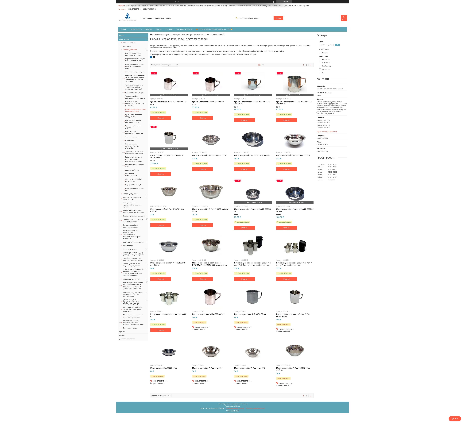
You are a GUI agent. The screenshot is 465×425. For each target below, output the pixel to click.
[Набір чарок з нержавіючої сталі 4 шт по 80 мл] (169, 297)
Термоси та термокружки (135, 72)
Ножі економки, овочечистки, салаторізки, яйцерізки (135, 104)
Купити (160, 118)
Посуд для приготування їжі (134, 189)
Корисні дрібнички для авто (134, 216)
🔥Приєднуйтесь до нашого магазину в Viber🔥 (214, 29)
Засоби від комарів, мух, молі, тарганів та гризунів (133, 259)
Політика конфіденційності (255, 408)
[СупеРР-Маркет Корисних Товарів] (128, 17)
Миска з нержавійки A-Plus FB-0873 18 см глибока (293, 369)
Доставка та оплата (184, 29)
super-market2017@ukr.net (327, 132)
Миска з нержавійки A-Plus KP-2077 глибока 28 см (210, 210)
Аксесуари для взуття (131, 279)
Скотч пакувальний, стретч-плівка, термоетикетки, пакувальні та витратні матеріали (132, 234)
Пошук (278, 18)
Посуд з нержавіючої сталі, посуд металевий (135, 110)
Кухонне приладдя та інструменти (133, 116)
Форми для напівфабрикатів (132, 175)
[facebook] (151, 58)
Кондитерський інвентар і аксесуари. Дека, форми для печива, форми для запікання (135, 78)
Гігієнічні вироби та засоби (133, 242)
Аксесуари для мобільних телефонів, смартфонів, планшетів (133, 309)
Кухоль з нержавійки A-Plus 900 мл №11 (208, 314)
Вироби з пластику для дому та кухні (132, 198)
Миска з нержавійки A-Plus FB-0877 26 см (209, 155)
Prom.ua (245, 404)
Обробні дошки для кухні (134, 93)
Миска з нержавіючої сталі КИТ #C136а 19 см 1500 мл (167, 264)
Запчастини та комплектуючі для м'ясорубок (132, 146)
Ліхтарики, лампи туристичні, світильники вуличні (132, 205)
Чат (456, 419)
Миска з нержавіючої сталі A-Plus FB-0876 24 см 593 (294, 210)
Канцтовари (128, 246)
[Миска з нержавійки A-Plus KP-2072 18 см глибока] (169, 192)
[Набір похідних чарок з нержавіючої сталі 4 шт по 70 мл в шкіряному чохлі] (295, 245)
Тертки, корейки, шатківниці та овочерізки (135, 97)
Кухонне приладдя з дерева (133, 127)
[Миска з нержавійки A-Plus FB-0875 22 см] (295, 138)
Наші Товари (135, 29)
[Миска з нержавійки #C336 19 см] (169, 350)
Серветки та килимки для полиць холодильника (135, 60)
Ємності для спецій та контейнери (133, 180)
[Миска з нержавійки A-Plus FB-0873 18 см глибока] (295, 350)
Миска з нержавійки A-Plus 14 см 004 (207, 368)
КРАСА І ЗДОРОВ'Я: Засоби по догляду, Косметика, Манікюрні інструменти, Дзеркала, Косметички (133, 285)
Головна (123, 29)
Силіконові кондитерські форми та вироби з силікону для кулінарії (134, 87)
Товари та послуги (161, 34)
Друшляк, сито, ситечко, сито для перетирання (134, 153)
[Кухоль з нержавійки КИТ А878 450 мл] (253, 297)
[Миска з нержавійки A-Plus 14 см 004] (211, 350)
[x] (154, 58)
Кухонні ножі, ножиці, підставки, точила (133, 121)
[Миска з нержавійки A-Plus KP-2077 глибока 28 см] (211, 192)
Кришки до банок (132, 170)
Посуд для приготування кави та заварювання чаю (134, 66)
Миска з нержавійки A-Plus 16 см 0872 (249, 368)
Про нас (159, 29)
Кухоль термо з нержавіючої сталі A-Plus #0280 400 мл (293, 315)
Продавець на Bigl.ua (232, 406)
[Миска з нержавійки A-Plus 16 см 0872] (253, 350)
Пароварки (129, 140)
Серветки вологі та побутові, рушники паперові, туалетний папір (133, 322)
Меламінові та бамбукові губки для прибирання (133, 316)
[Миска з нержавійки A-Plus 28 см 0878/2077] (253, 138)
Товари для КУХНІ (130, 50)
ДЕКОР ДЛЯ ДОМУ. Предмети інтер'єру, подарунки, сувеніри (131, 302)
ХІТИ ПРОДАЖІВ (129, 43)
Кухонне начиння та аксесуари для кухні (133, 54)
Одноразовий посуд (133, 185)
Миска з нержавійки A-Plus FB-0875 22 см (293, 155)
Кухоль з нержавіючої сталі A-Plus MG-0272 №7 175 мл (252, 102)
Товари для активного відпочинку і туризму (131, 265)
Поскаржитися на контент (235, 408)
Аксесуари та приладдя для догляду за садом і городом (133, 254)
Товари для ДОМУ (130, 194)
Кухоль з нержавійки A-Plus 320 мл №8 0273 (168, 101)
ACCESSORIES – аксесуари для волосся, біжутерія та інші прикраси (133, 294)
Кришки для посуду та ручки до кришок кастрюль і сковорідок (134, 159)
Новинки (148, 29)
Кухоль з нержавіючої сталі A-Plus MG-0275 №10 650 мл (294, 102)
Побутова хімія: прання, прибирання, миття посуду (133, 211)
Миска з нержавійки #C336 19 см (163, 368)
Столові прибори (131, 137)
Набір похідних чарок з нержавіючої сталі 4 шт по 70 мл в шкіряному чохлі (294, 264)
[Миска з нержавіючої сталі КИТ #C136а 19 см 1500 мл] (169, 245)
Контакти (169, 29)
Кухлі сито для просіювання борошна (134, 132)
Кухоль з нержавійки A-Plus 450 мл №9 (208, 101)
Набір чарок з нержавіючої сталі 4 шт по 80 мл (168, 315)
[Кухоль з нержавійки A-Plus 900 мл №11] (211, 297)
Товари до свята (129, 249)
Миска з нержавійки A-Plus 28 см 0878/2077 (252, 155)
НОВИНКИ (127, 46)
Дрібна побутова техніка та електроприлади (133, 220)
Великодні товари (130, 328)
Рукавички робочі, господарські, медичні (131, 226)
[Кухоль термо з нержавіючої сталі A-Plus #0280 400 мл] (295, 297)
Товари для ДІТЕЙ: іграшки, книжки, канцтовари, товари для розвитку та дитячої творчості (133, 272)
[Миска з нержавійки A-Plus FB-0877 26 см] (211, 138)
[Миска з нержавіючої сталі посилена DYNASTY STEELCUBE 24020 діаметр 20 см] (211, 245)
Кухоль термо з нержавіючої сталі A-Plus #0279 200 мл (167, 156)
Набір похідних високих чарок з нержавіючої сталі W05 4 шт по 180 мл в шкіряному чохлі (252, 264)
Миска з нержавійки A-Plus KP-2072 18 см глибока (167, 210)
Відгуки (122, 335)
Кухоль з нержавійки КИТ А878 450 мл (250, 314)
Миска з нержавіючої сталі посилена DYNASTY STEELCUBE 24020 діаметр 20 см (209, 264)
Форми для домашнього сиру (134, 166)
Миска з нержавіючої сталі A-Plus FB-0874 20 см (252, 210)
